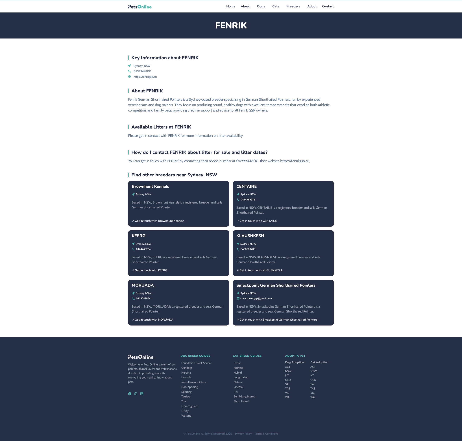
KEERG (138, 236)
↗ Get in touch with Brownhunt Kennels (158, 221)
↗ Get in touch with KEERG (149, 270)
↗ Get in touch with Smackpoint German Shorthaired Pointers (276, 320)
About (245, 6)
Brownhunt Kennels (150, 186)
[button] (260, 6)
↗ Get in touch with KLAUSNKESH (259, 270)
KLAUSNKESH (250, 236)
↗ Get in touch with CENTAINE (256, 221)
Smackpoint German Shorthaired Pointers (275, 285)
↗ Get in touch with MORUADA (152, 320)
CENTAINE (246, 186)
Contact (328, 6)
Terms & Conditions (266, 433)
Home (230, 6)
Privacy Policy (243, 433)
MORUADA (143, 285)
